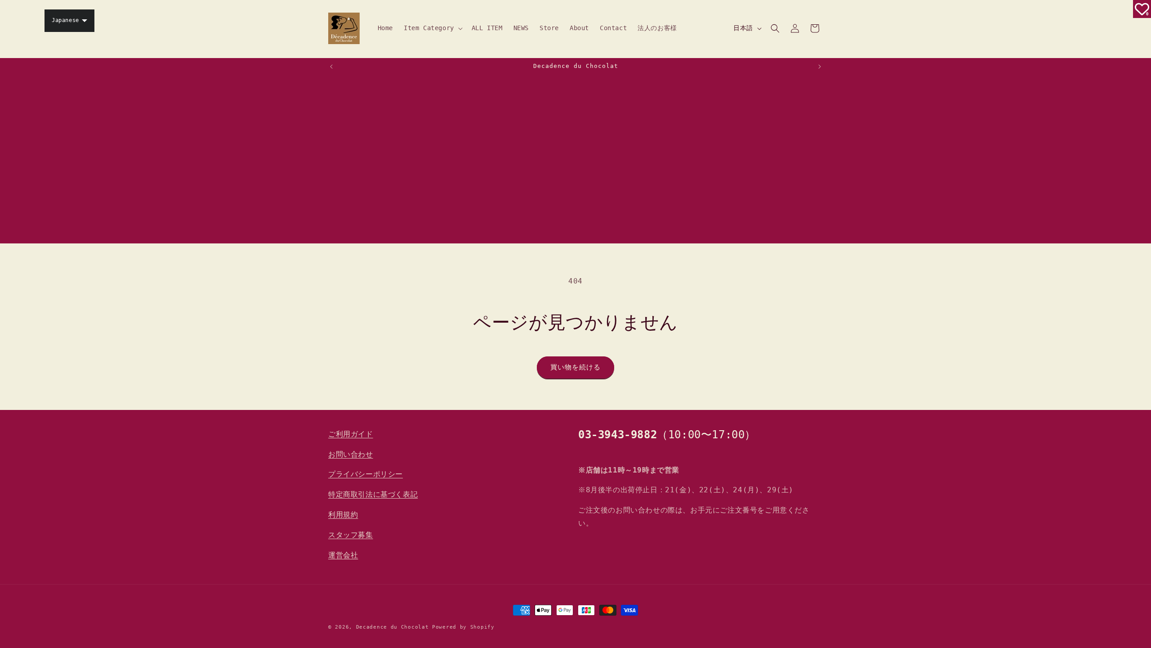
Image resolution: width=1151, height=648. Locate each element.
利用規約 (343, 514)
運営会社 (343, 555)
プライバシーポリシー (365, 474)
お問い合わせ (350, 454)
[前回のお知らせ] (331, 66)
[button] (432, 27)
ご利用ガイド (350, 434)
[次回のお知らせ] (820, 66)
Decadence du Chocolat (392, 627)
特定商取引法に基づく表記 (373, 494)
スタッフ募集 (350, 535)
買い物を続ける (575, 367)
